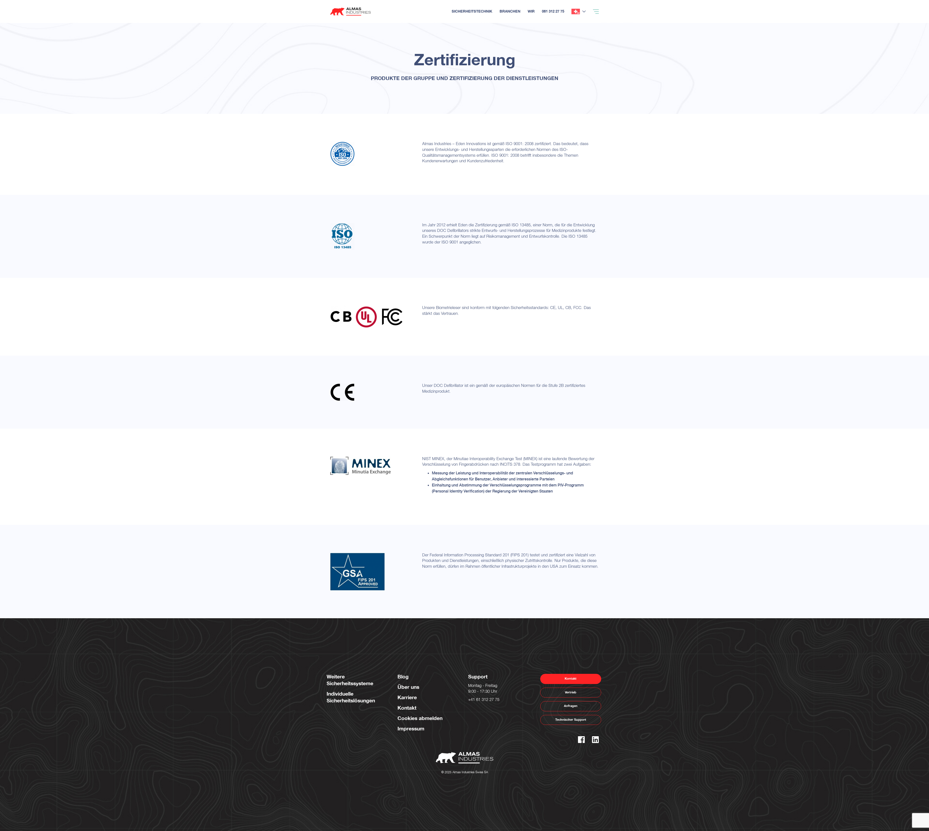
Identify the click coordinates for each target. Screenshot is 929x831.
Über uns (408, 687)
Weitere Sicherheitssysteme (350, 680)
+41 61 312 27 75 (483, 700)
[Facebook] (581, 742)
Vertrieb (570, 692)
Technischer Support (570, 719)
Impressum (410, 729)
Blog (403, 677)
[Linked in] (595, 742)
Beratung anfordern (903, 23)
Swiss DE (575, 11)
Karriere (407, 697)
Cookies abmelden (419, 718)
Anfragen (570, 706)
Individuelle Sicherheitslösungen (351, 697)
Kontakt (406, 708)
